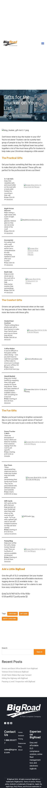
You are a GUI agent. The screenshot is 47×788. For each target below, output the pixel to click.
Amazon (9, 199)
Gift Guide (23, 614)
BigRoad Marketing (12, 116)
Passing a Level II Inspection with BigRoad (18, 681)
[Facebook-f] (5, 723)
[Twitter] (8, 723)
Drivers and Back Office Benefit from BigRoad (20, 668)
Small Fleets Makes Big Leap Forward (16, 675)
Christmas (12, 614)
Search (4, 648)
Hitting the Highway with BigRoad (15, 678)
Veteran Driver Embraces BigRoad (15, 672)
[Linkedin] (11, 723)
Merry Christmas (9, 618)
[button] (42, 43)
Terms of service (29, 782)
